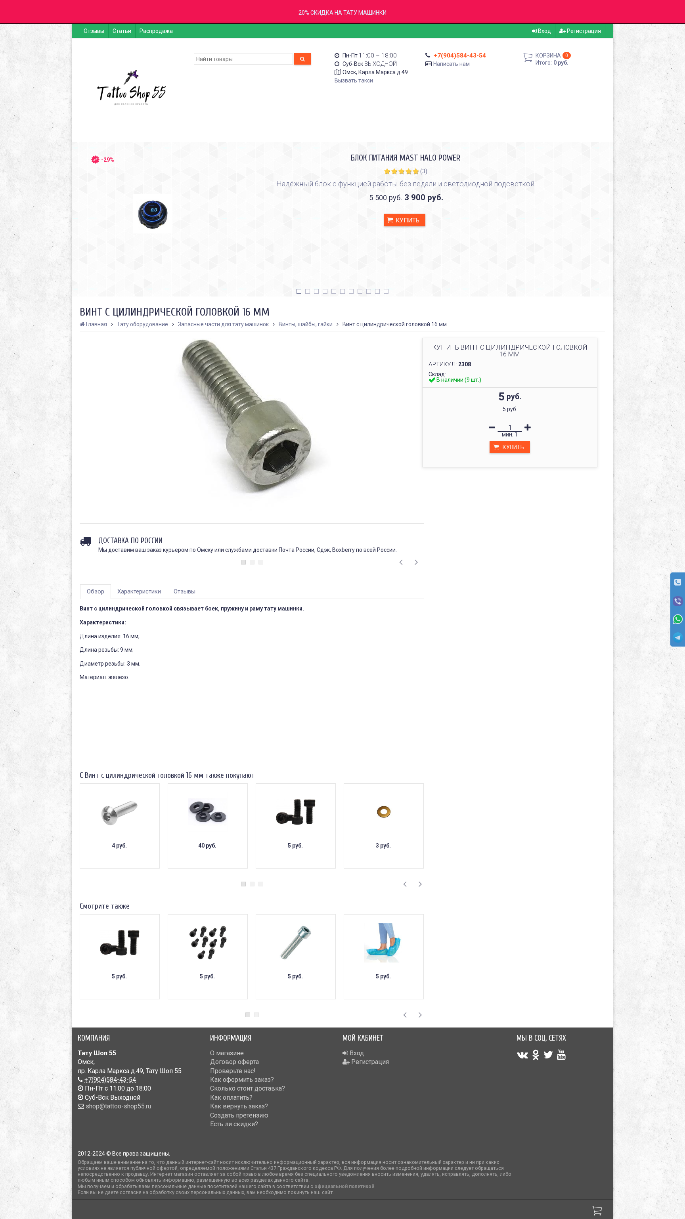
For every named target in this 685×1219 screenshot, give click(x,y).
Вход (544, 31)
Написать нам (451, 64)
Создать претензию (239, 1115)
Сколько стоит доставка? (247, 1088)
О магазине (227, 1053)
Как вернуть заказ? (239, 1106)
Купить (406, 220)
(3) (423, 171)
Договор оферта (234, 1062)
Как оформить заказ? (242, 1079)
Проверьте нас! (233, 1071)
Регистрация (583, 31)
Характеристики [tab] (139, 591)
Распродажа (156, 31)
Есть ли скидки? (234, 1124)
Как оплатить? (231, 1097)
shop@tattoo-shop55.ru (118, 1106)
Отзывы (94, 31)
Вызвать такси (354, 80)
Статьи (122, 31)
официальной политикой (344, 1186)
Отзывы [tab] (184, 591)
